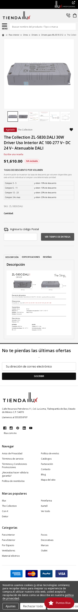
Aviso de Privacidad (12, 453)
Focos (44, 534)
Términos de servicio (13, 458)
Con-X (5, 511)
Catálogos (46, 458)
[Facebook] (5, 428)
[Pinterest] (17, 428)
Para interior (8, 534)
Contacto (45, 469)
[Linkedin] (24, 428)
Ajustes (11, 606)
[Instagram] (11, 428)
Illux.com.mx (10, 433)
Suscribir (39, 376)
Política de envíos (50, 453)
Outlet (44, 550)
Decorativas (47, 540)
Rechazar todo (33, 606)
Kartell (44, 505)
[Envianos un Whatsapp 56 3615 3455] (68, 15)
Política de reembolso (13, 481)
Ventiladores (8, 550)
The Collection (9, 505)
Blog (43, 474)
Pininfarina (46, 500)
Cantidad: (8, 213)
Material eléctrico (11, 555)
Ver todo (45, 511)
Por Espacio (8, 545)
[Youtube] (31, 428)
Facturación (47, 464)
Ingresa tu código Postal (24, 229)
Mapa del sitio (48, 479)
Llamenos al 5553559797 (15, 417)
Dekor (5, 516)
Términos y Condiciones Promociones (14, 465)
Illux (4, 500)
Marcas (44, 545)
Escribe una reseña (13, 154)
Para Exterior (8, 540)
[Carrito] (74, 15)
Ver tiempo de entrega (57, 236)
